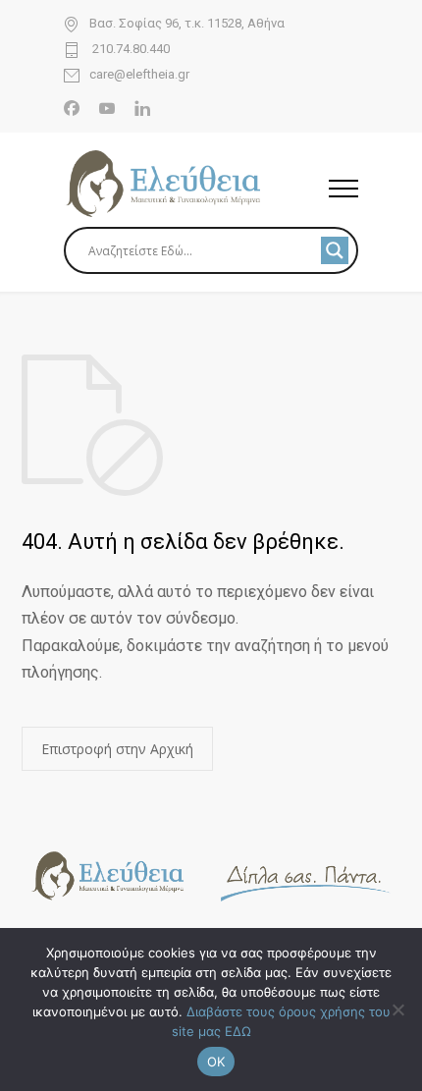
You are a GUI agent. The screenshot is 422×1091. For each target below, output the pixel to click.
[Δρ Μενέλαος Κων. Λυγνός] (196, 183)
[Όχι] (397, 1009)
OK (216, 1061)
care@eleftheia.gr (139, 75)
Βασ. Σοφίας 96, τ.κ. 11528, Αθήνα (187, 23)
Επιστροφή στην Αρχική (117, 748)
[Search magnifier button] (334, 250)
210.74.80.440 (129, 49)
